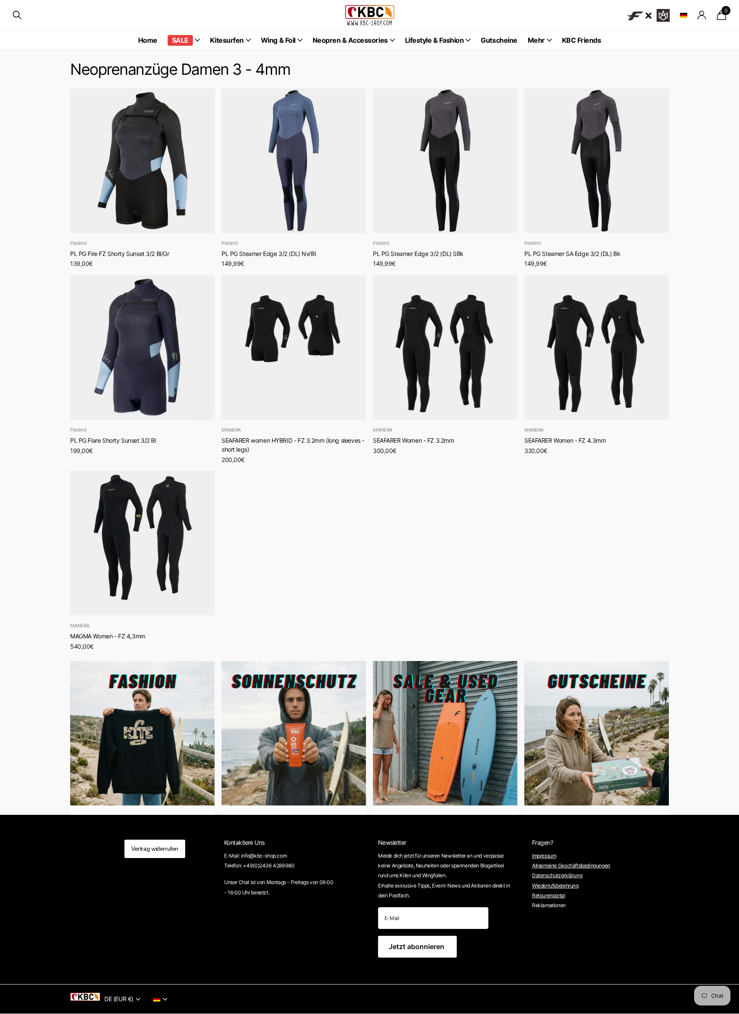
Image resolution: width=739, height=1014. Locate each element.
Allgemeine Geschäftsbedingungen (571, 865)
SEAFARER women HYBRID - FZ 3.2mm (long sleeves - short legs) (293, 445)
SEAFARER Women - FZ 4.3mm (565, 440)
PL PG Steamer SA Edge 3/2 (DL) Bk (572, 253)
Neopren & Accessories (350, 40)
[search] (17, 15)
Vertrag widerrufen (154, 848)
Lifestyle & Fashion (434, 40)
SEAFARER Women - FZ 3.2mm (413, 440)
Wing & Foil (278, 40)
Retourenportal (548, 895)
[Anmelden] (702, 15)
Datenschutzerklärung (557, 875)
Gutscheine (499, 40)
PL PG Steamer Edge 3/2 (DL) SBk (418, 253)
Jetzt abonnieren (417, 946)
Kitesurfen (227, 40)
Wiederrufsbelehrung (555, 885)
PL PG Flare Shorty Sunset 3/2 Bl (113, 440)
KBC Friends (581, 40)
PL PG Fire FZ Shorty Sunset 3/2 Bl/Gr (119, 253)
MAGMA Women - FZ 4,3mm (107, 636)
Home (147, 40)
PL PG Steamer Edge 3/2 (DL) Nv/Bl (269, 253)
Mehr (536, 40)
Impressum (544, 855)
